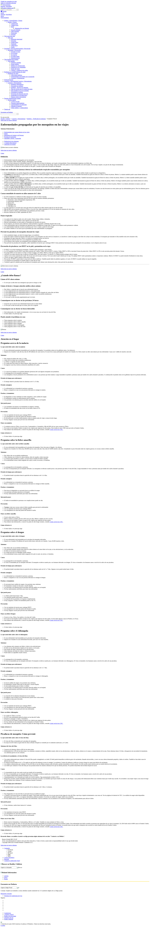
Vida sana (10, 37)
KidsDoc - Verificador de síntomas (36, 118)
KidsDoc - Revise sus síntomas (19, 87)
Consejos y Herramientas (14, 83)
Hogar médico (15, 64)
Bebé (12, 27)
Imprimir (6, 859)
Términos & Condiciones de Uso (13, 896)
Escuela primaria (15, 30)
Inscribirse (9, 6)
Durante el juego (15, 51)
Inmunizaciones (15, 58)
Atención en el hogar (10, 144)
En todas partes (15, 56)
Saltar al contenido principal (8, 3)
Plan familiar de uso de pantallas (20, 90)
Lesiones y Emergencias (17, 78)
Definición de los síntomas (11, 141)
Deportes (13, 41)
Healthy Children (5, 118)
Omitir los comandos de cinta (9, 1)
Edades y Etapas (12, 22)
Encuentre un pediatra (17, 86)
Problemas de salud (13, 73)
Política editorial (8, 919)
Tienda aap (7, 109)
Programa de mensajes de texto (19, 93)
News (5, 877)
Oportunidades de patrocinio (19, 104)
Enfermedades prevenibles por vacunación (22, 76)
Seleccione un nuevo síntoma (9, 120)
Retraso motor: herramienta (18, 97)
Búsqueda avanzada (6, 893)
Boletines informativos (17, 84)
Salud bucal (14, 45)
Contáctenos (7, 913)
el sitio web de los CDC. (56, 429)
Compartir (7, 848)
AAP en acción (15, 101)
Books (6, 879)
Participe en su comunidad (18, 67)
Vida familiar (11, 61)
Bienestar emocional (16, 39)
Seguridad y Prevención (14, 50)
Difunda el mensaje (16, 106)
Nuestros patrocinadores (17, 103)
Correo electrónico (9, 857)
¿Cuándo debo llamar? (10, 143)
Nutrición (13, 44)
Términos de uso (8, 917)
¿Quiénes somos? (9, 914)
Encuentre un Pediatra (7, 112)
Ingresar (3, 6)
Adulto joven (14, 25)
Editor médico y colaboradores (19, 108)
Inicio (2, 16)
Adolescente (14, 23)
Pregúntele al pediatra (17, 92)
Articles (6, 876)
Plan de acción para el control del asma (21, 89)
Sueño (13, 47)
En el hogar (14, 53)
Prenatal (13, 34)
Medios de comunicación (18, 65)
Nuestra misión (12, 100)
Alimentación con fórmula (22, 28)
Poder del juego (15, 69)
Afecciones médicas (16, 75)
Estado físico (14, 42)
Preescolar (14, 33)
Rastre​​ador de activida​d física (19, 95)
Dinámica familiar (16, 62)
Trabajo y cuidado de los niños (19, 70)
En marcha (14, 55)
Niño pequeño (15, 31)
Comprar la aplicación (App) (12, 860)
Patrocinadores (6, 4)
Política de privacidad (10, 916)
